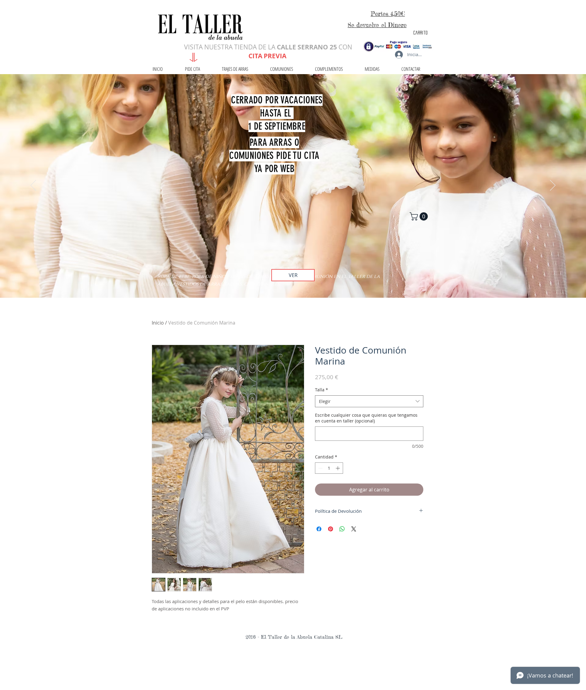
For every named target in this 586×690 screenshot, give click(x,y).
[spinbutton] (329, 468)
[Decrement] (320, 468)
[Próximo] (552, 186)
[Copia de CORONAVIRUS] (293, 282)
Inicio (158, 322)
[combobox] (369, 401)
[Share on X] (353, 529)
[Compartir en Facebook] (319, 529)
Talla (321, 390)
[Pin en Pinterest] (330, 529)
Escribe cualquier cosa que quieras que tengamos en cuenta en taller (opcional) (366, 418)
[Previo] (33, 186)
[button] (420, 216)
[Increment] (338, 468)
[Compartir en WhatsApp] (342, 529)
